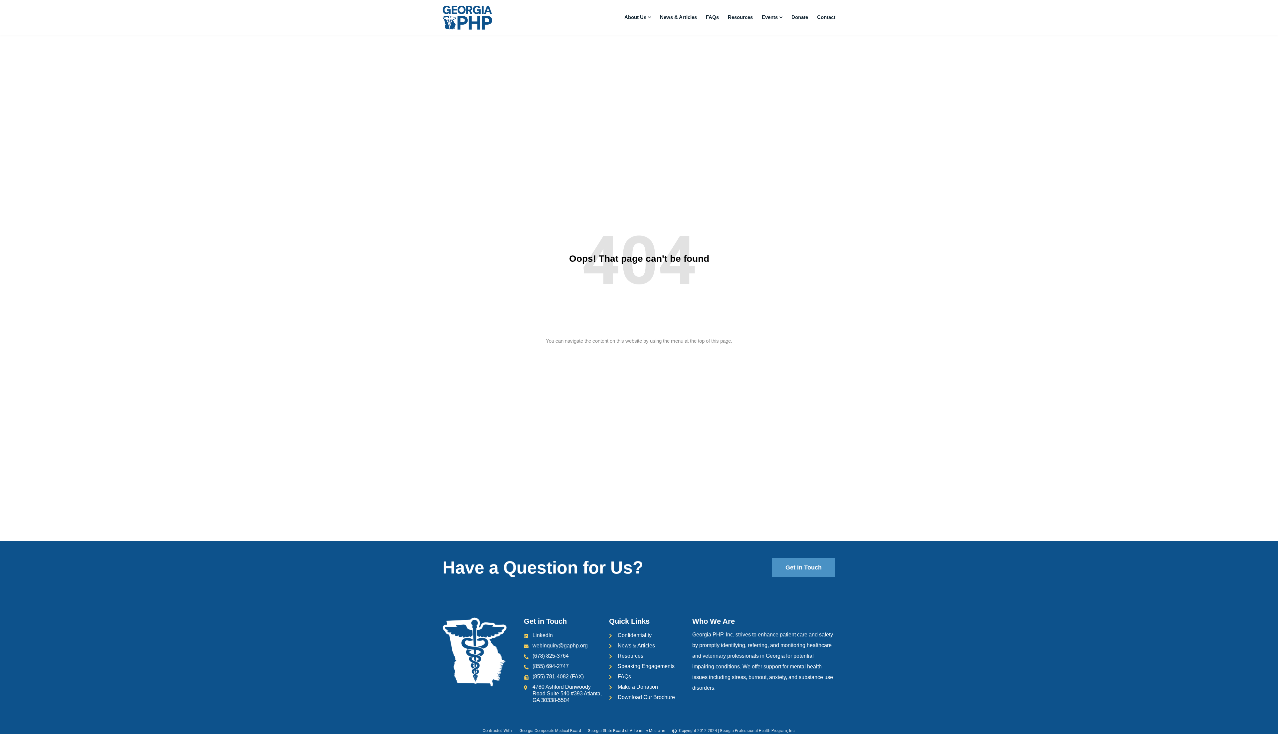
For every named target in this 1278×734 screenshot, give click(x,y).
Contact (826, 17)
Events (770, 17)
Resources (740, 17)
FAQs (712, 17)
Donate (799, 17)
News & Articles (678, 17)
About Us (635, 17)
